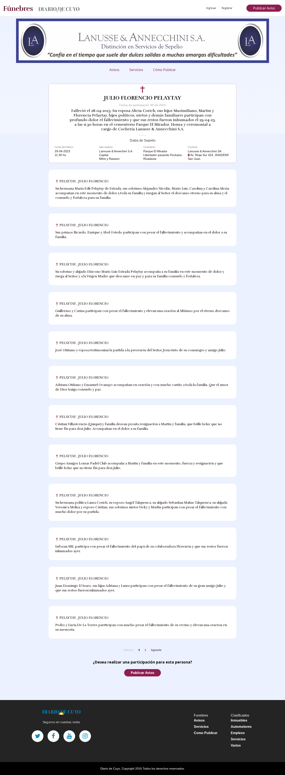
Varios (236, 745)
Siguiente (156, 650)
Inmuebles (239, 720)
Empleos (238, 733)
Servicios (136, 69)
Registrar (227, 8)
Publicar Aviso (264, 8)
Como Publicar (205, 733)
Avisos (114, 69)
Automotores (241, 726)
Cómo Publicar (164, 69)
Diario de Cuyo (110, 768)
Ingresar (211, 8)
